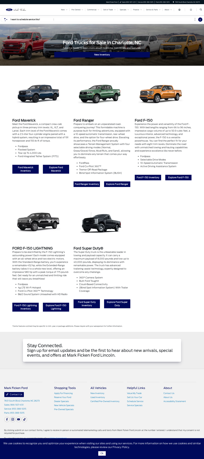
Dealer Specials (61, 401)
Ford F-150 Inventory (148, 177)
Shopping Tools (65, 388)
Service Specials (134, 405)
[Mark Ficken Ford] (16, 9)
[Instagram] (13, 419)
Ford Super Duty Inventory (87, 304)
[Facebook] (7, 419)
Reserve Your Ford (62, 397)
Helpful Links (136, 388)
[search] (201, 9)
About (167, 388)
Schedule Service (135, 401)
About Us (167, 397)
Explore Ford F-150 (178, 177)
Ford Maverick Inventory (25, 169)
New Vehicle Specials (64, 405)
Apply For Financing (63, 393)
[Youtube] (18, 419)
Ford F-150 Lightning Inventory (25, 307)
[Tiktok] (24, 419)
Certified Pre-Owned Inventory (104, 401)
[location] (173, 2)
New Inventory (102, 54)
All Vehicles (98, 388)
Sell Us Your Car (134, 397)
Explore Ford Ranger (117, 184)
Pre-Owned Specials (64, 409)
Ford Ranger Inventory (87, 184)
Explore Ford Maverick (56, 169)
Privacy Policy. (121, 447)
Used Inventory (97, 397)
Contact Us (15, 394)
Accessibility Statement (174, 401)
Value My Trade (134, 393)
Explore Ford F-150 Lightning (56, 307)
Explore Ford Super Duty (117, 304)
